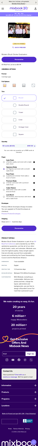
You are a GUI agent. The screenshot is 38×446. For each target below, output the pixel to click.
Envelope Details (7, 273)
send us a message (10, 377)
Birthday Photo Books (18, 4)
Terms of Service (18, 428)
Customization (6, 277)
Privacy (27, 428)
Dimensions (5, 261)
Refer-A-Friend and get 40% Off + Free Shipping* (19, 413)
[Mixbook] (19, 8)
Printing (4, 265)
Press (10, 428)
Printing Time (6, 269)
